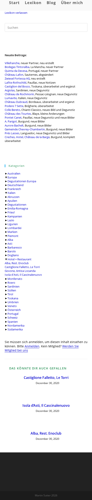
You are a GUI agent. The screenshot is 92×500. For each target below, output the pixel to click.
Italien (11, 193)
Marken (12, 232)
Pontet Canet (13, 117)
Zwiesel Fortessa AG (17, 78)
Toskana (12, 298)
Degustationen (16, 204)
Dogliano (13, 255)
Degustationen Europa (21, 181)
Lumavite (11, 98)
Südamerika (15, 329)
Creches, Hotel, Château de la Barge (27, 137)
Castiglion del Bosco (17, 86)
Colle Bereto (12, 110)
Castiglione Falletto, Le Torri (22, 267)
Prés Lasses (12, 133)
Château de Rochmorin (19, 94)
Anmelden (32, 346)
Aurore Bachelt (14, 125)
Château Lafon (14, 75)
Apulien (12, 201)
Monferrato (14, 279)
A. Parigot (11, 121)
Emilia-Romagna (17, 208)
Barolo (11, 251)
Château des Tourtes (18, 114)
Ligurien (12, 224)
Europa (12, 177)
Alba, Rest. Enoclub (17, 263)
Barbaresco (14, 247)
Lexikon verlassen (16, 13)
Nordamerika (15, 325)
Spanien (12, 322)
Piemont (12, 236)
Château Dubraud (16, 102)
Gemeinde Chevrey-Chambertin (25, 129)
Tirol (10, 294)
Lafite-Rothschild (15, 82)
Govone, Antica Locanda (20, 271)
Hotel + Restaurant (19, 259)
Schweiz (12, 317)
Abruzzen (13, 197)
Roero (11, 283)
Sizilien (11, 290)
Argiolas (10, 90)
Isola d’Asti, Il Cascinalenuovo (46, 405)
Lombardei (14, 228)
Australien (13, 173)
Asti (9, 243)
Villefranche (12, 63)
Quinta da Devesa (16, 71)
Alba (10, 240)
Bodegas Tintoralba (17, 67)
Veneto (12, 306)
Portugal (12, 314)
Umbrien (13, 302)
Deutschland (15, 185)
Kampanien (14, 216)
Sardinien (13, 286)
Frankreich (14, 189)
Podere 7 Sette (14, 106)
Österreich (14, 310)
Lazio (10, 220)
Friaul (11, 212)
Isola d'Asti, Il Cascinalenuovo (23, 275)
